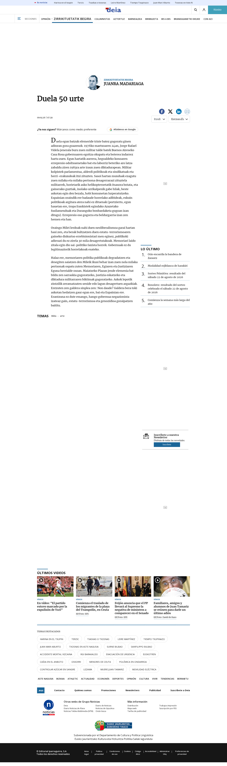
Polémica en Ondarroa (133, 661)
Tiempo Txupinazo (154, 639)
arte (62, 315)
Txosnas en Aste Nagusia (84, 646)
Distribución (133, 705)
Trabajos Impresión (168, 705)
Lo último (150, 249)
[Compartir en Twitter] (170, 112)
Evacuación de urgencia (120, 654)
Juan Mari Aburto (50, 646)
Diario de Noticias (103, 705)
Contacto (59, 690)
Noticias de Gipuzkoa (105, 708)
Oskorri (76, 661)
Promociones (108, 690)
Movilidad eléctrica (144, 669)
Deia (66, 705)
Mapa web (132, 708)
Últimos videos (51, 572)
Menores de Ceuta (100, 661)
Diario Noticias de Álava (74, 708)
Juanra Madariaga (124, 83)
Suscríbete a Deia (180, 690)
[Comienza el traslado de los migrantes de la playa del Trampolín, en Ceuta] (94, 586)
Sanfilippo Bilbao (141, 646)
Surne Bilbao (115, 646)
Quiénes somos (83, 690)
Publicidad (155, 690)
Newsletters (132, 690)
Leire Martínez (126, 639)
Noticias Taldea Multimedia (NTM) (78, 711)
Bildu (53, 315)
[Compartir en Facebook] (162, 112)
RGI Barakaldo (89, 654)
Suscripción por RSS (168, 708)
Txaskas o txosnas (98, 639)
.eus (40, 690)
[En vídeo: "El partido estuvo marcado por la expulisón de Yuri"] (55, 586)
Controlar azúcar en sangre (57, 669)
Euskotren (149, 654)
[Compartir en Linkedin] (179, 112)
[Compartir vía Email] (187, 112)
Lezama (87, 669)
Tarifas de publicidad (137, 711)
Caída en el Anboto (51, 661)
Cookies (127, 751)
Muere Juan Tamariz (112, 669)
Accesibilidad (150, 751)
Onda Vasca (101, 711)
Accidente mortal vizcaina (56, 654)
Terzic (75, 639)
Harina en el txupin (51, 639)
